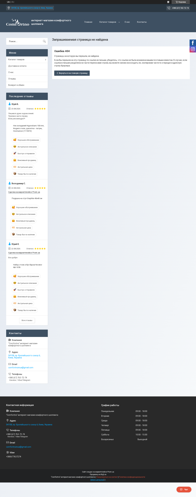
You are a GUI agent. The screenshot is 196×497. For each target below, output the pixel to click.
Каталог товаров (107, 22)
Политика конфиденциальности (132, 477)
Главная (88, 22)
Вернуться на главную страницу (73, 73)
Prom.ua (110, 472)
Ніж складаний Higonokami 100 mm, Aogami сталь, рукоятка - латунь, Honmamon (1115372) (28, 128)
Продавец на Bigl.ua (98, 474)
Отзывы (12, 79)
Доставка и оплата (17, 66)
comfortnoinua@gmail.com (20, 367)
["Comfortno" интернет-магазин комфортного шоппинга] (17, 22)
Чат (186, 489)
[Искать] (44, 41)
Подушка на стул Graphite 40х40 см (27, 198)
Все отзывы (27, 320)
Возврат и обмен (16, 85)
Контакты (142, 22)
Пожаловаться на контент (107, 477)
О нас (127, 22)
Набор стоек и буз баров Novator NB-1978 (27, 266)
